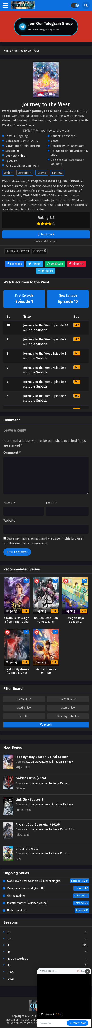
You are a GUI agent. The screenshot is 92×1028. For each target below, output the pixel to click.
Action (8, 172)
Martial (64, 783)
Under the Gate (27, 849)
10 (9, 952)
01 (9, 932)
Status (67, 707)
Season (67, 699)
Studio (23, 707)
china (21, 156)
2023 (11, 972)
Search (47, 724)
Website (9, 520)
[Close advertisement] (87, 971)
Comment (12, 453)
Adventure (24, 172)
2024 (11, 978)
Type (23, 716)
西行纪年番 (39, 250)
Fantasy (57, 172)
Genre (22, 699)
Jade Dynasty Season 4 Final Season (42, 757)
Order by (67, 716)
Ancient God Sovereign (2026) (38, 824)
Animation (55, 761)
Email (51, 503)
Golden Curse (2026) (31, 778)
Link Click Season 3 (29, 800)
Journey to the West (17, 250)
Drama (41, 172)
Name (9, 503)
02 (9, 939)
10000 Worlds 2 (18, 958)
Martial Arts (67, 829)
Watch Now (79, 1022)
